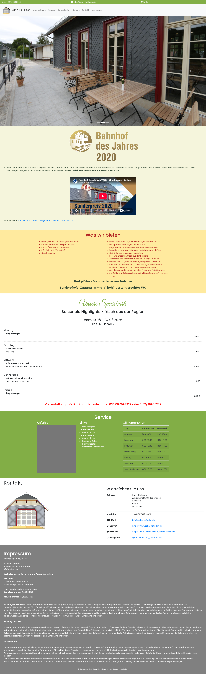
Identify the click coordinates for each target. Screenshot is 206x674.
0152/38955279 (150, 404)
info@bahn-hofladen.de (85, 2)
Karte (145, 2)
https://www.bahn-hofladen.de (147, 526)
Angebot (52, 10)
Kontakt (85, 10)
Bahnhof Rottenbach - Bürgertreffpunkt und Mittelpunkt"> (45, 220)
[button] (15, 71)
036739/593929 (120, 404)
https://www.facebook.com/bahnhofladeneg (153, 531)
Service (76, 10)
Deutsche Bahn (89, 441)
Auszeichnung (39, 10)
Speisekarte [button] (63, 10)
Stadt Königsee (88, 426)
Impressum (96, 10)
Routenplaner (88, 432)
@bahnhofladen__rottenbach (147, 537)
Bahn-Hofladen (20, 10)
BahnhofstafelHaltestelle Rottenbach (93, 445)
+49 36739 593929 (12, 2)
